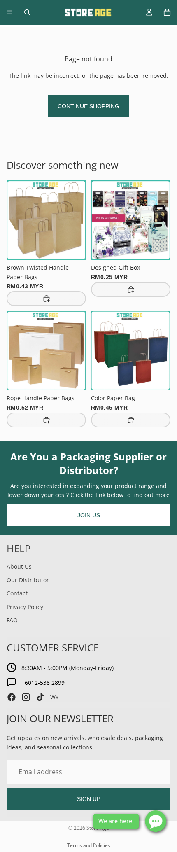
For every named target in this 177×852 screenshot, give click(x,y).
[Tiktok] (40, 697)
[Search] (27, 12)
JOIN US (88, 515)
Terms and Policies (88, 845)
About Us (19, 566)
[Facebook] (11, 697)
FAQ (12, 620)
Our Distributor (28, 580)
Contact (17, 593)
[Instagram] (26, 697)
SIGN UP (88, 799)
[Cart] (167, 12)
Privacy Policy (25, 607)
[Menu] (9, 12)
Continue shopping (88, 106)
